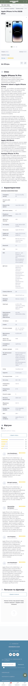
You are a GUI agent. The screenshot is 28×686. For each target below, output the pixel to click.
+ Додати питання (14, 594)
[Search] (4, 2)
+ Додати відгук (14, 435)
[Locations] (23, 2)
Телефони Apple (19, 8)
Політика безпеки (13, 667)
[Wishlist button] (21, 63)
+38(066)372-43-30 (14, 646)
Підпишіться (21, 664)
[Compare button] (25, 63)
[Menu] (2, 2)
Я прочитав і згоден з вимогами (15, 667)
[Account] (26, 2)
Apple (8, 54)
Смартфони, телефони (9, 8)
